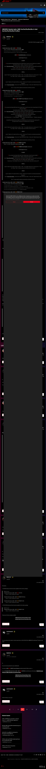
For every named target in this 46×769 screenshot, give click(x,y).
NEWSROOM (11, 755)
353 (32, 709)
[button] (3, 624)
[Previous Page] (10, 709)
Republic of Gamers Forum (6, 19)
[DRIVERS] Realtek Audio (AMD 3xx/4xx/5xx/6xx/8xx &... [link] (11, 20)
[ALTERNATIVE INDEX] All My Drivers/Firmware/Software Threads (23, 619)
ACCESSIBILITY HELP (18, 755)
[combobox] (23, 12)
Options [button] (3, 23)
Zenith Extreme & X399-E (6, 735)
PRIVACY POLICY (18, 759)
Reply (42, 624)
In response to (12, 656)
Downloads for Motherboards (23, 19)
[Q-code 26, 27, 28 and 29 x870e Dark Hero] (44, 346)
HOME (7, 755)
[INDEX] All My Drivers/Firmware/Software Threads (23, 617)
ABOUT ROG (3, 755)
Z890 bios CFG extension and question (8, 745)
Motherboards (14, 19)
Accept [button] (31, 201)
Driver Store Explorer (10, 66)
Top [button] (3, 766)
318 (26, 709)
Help (41, 5)
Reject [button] (14, 201)
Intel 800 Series (5, 721)
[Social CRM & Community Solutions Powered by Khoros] (42, 766)
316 (18, 709)
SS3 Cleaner (20, 115)
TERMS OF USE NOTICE (11, 759)
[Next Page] (36, 709)
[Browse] (2, 5)
